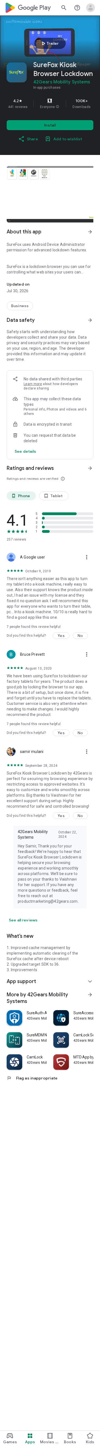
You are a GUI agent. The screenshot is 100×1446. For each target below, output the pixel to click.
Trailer (49, 43)
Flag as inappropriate (32, 1078)
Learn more (33, 384)
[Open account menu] (90, 7)
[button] (57, 107)
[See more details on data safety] (25, 451)
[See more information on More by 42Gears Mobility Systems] (90, 994)
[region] (50, 104)
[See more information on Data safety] (90, 320)
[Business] (20, 306)
